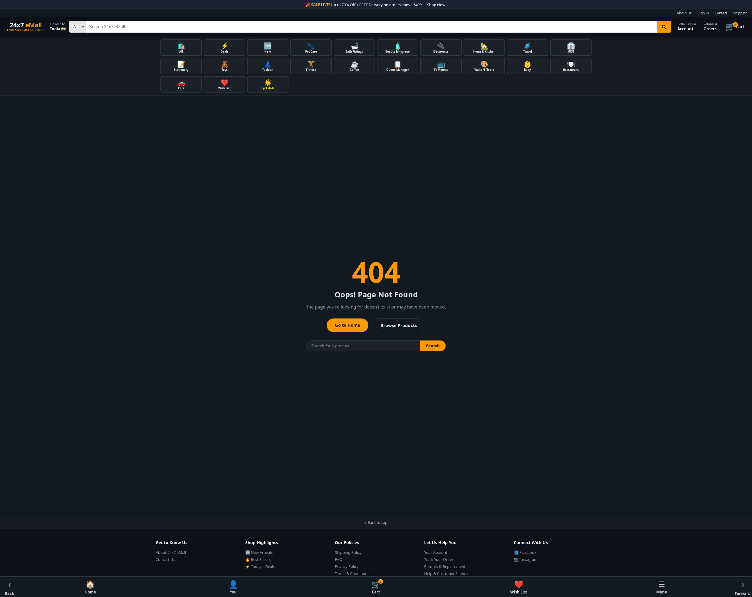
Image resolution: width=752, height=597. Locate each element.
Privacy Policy (347, 566)
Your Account (435, 552)
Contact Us (165, 559)
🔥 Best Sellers (258, 559)
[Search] (664, 27)
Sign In (703, 13)
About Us (684, 13)
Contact (721, 13)
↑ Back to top (376, 522)
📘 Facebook (525, 552)
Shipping (740, 13)
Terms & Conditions (352, 573)
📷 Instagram (526, 559)
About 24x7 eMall (171, 552)
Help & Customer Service (446, 573)
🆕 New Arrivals (259, 552)
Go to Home (347, 325)
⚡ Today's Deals (260, 566)
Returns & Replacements (445, 566)
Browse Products (398, 325)
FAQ (338, 559)
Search (433, 345)
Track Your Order (438, 559)
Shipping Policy (348, 552)
